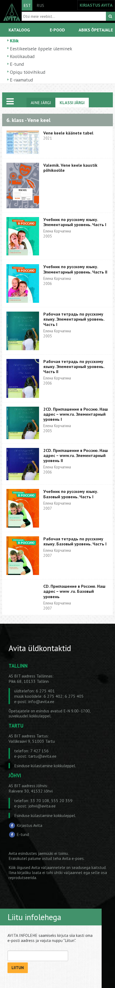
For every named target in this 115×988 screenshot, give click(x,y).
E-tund (17, 64)
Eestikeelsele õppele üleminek (41, 49)
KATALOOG (19, 29)
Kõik (14, 41)
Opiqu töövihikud (27, 72)
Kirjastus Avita (29, 825)
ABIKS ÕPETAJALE (96, 29)
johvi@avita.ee (42, 806)
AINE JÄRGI (41, 102)
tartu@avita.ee (42, 756)
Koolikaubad (22, 56)
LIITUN (17, 967)
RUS (40, 5)
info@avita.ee (41, 701)
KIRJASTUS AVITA (96, 5)
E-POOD (57, 29)
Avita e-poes (73, 858)
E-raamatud (21, 80)
